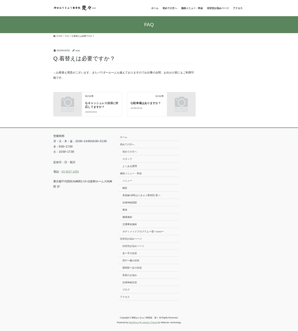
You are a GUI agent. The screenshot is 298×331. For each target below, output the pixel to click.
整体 (124, 209)
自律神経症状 (129, 282)
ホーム (123, 137)
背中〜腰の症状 (130, 260)
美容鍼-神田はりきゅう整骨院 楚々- (141, 195)
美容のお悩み (129, 275)
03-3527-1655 (70, 171)
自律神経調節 (129, 202)
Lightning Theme (149, 322)
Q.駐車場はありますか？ (146, 103)
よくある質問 (129, 166)
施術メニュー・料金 (131, 173)
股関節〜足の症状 (132, 267)
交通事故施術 (129, 224)
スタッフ (127, 158)
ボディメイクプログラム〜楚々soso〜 (143, 231)
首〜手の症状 (129, 253)
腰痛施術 (127, 217)
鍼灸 (124, 187)
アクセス (125, 296)
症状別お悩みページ (131, 238)
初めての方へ (127, 144)
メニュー (127, 180)
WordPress (134, 322)
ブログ (126, 289)
